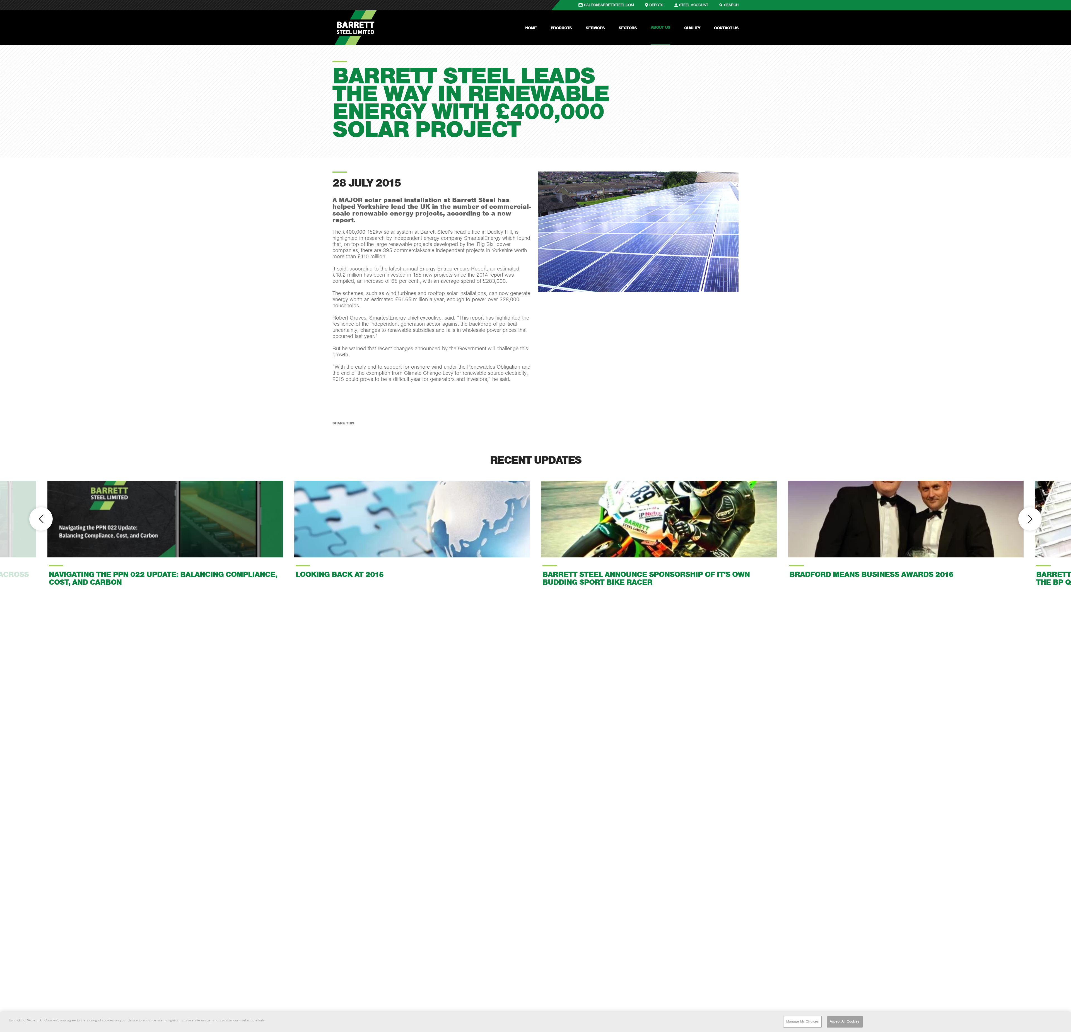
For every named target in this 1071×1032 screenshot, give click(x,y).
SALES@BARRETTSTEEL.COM (609, 5)
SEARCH (731, 5)
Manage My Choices (802, 1021)
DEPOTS (656, 5)
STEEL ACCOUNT (693, 5)
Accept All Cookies (844, 1021)
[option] (165, 534)
